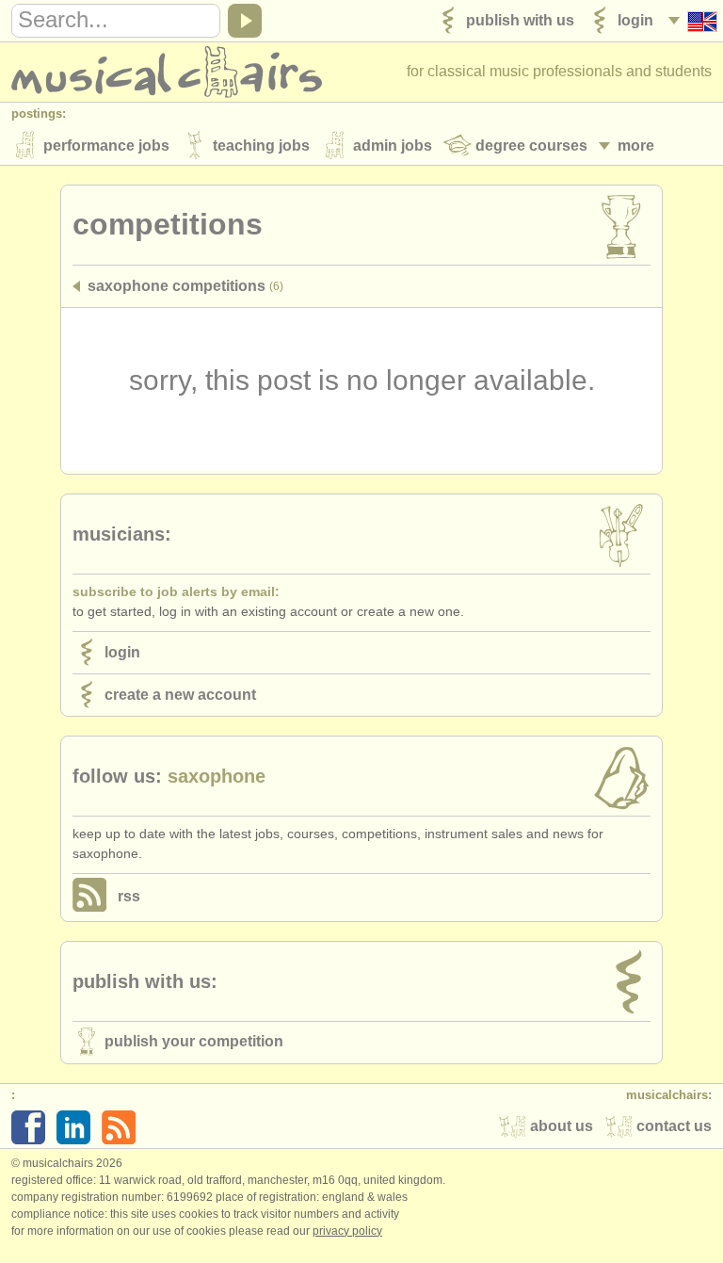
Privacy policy (347, 1231)
